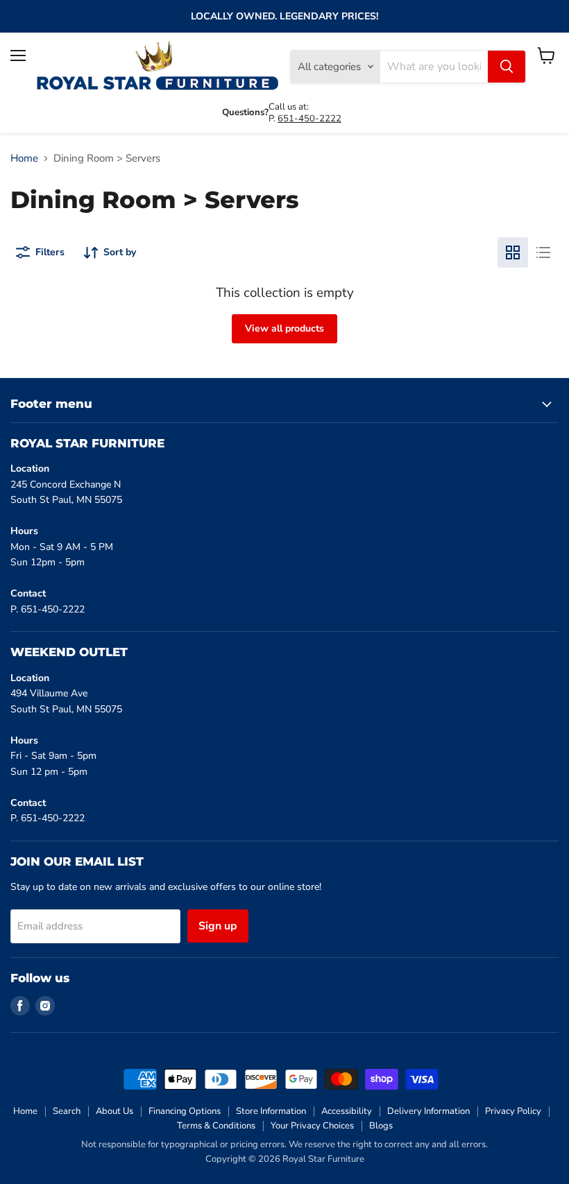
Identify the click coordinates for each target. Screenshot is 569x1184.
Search (66, 1111)
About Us (114, 1111)
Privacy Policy (513, 1111)
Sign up (217, 926)
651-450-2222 (309, 118)
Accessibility (346, 1111)
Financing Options (184, 1111)
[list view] (543, 252)
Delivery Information (428, 1111)
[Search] (506, 67)
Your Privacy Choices (312, 1125)
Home (24, 158)
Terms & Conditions (216, 1125)
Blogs (381, 1125)
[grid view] (513, 252)
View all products (284, 328)
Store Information (271, 1111)
